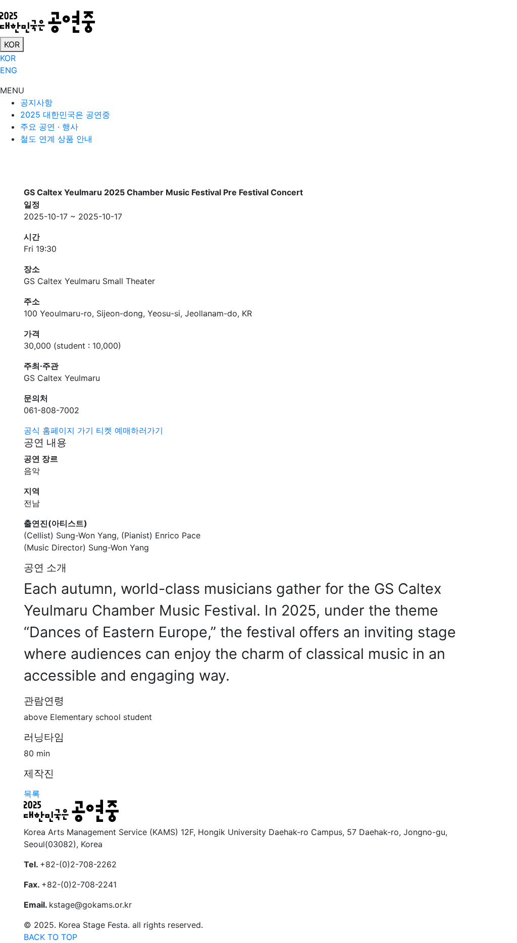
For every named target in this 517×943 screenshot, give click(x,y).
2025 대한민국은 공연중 (65, 114)
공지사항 (36, 102)
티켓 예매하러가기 (129, 430)
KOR (12, 44)
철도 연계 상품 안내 (56, 139)
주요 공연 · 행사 (49, 127)
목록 (32, 794)
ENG (8, 70)
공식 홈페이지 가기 (58, 430)
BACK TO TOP (50, 937)
